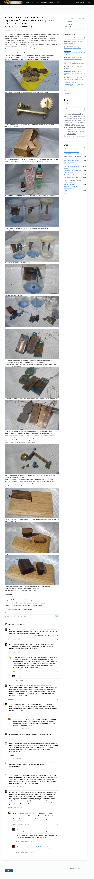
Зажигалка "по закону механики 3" (73, 63)
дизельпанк (68, 118)
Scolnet (10, 807)
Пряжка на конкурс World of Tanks (72, 48)
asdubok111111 (67, 89)
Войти (88, 2)
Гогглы (65, 90)
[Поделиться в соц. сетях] (21, 616)
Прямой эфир (70, 34)
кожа (67, 122)
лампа (81, 122)
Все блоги (66, 193)
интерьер (77, 120)
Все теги (66, 103)
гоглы (79, 116)
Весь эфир (66, 93)
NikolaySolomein (67, 41)
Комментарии (68, 37)
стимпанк (71, 133)
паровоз (79, 127)
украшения (79, 133)
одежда (66, 127)
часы (76, 136)
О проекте (52, 2)
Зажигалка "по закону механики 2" (73, 59)
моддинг (78, 125)
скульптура (81, 131)
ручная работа (72, 129)
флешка (67, 136)
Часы (65, 68)
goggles (69, 114)
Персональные (22, 7)
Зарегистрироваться (80, 2)
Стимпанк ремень (68, 43)
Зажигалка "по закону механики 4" (73, 79)
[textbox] (75, 109)
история (82, 120)
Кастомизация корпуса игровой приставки (75, 73)
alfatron (10, 786)
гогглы (75, 116)
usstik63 (66, 46)
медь (73, 124)
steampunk (76, 114)
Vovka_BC (10, 738)
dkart (9, 652)
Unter (9, 714)
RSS (66, 29)
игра (73, 120)
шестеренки (82, 136)
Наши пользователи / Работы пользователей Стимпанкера (71, 152)
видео (70, 116)
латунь (67, 124)
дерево (83, 116)
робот (83, 127)
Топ (65, 148)
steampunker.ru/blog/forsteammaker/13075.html (29, 847)
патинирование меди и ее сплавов (15, 612)
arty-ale (10, 758)
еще (58, 2)
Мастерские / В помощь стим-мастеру (18, 26)
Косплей (77, 122)
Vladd (8, 616)
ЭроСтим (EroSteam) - (69, 177)
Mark (9, 770)
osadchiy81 (15, 729)
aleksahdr (10, 699)
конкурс (72, 122)
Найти (88, 7)
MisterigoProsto (67, 51)
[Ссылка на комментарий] (21, 639)
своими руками (71, 131)
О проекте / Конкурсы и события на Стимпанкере (72, 181)
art (66, 114)
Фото (72, 136)
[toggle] (33, 27)
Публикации (76, 37)
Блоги (33, 2)
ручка (66, 129)
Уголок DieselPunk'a (69, 175)
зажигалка (76, 118)
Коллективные (12, 7)
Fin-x (9, 639)
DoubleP (14, 824)
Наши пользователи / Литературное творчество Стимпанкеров (71, 186)
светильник (81, 129)
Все (6, 7)
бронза (66, 116)
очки (75, 127)
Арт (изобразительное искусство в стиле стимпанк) (72, 171)
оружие (71, 127)
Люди (38, 2)
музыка (82, 125)
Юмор (74, 138)
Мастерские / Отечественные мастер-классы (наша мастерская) (71, 162)
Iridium (65, 82)
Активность (44, 2)
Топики (27, 2)
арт (83, 114)
